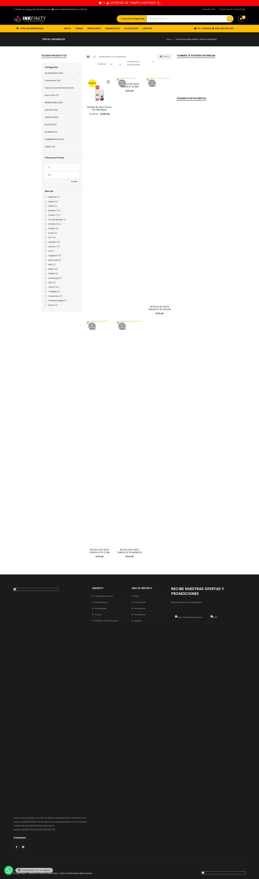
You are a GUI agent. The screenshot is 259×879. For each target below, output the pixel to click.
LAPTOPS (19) (51, 109)
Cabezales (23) (53, 80)
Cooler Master (55, 219)
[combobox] (133, 18)
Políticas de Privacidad (106, 620)
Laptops (138, 620)
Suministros (140, 608)
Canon (51, 215)
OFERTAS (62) (51, 117)
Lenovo (52, 246)
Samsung (53, 278)
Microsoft (53, 260)
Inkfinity (52, 242)
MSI (50, 264)
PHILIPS (51, 273)
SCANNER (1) (51, 132)
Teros (51, 287)
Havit (50, 233)
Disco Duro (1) (52, 95)
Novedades (100, 608)
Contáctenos (101, 602)
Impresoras (140, 602)
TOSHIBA (52, 291)
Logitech (52, 255)
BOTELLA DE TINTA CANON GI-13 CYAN (99, 551)
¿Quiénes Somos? (104, 596)
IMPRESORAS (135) (54, 102)
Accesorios (140, 614)
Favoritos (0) (208, 9)
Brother (52, 210)
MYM (50, 269)
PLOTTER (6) (51, 124)
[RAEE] (214, 617)
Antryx (51, 201)
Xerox (51, 305)
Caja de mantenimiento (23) (59, 87)
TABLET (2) (50, 146)
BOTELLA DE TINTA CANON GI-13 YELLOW (159, 308)
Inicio (169, 39)
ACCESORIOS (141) (54, 73)
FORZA (51, 228)
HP (49, 237)
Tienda (98, 614)
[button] (8, 870)
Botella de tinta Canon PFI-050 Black (99, 108)
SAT (50, 282)
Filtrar (74, 181)
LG (49, 251)
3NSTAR (52, 197)
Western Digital (56, 300)
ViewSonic (53, 296)
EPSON (51, 224)
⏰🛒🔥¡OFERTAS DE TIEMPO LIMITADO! (127, 3)
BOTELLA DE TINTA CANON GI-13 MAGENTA (129, 551)
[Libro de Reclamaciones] (188, 617)
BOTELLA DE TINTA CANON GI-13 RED (129, 85)
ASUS (51, 206)
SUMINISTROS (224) (54, 139)
